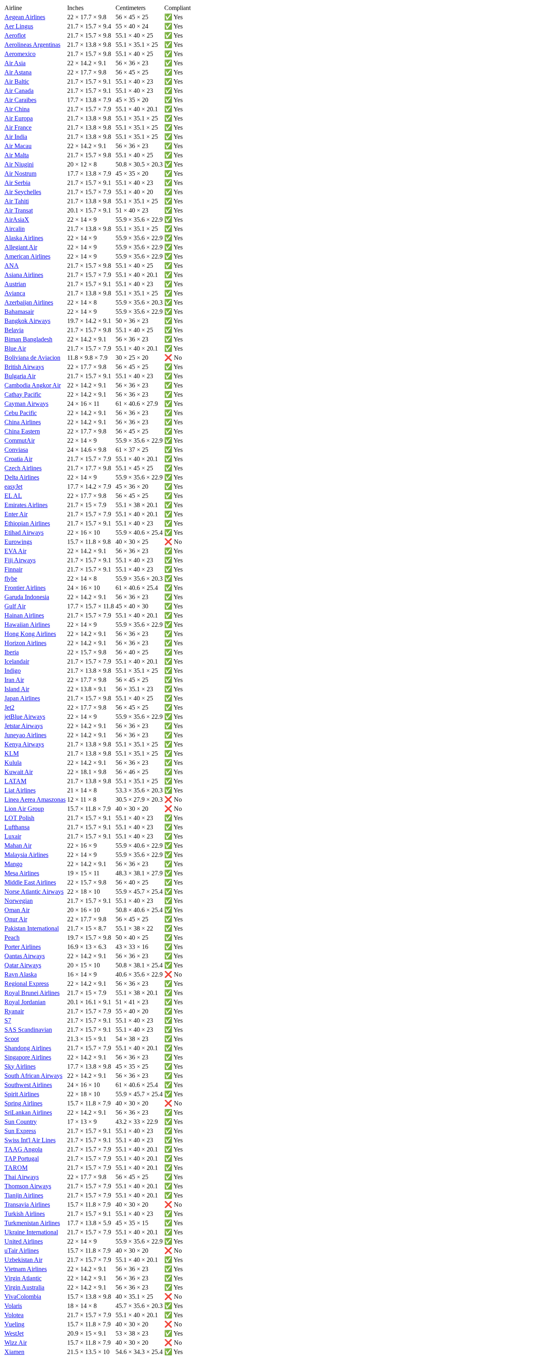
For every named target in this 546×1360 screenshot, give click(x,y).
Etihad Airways (24, 532)
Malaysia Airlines (26, 854)
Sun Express (20, 1130)
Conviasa (16, 449)
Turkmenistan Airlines (32, 1223)
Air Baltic (16, 81)
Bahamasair (19, 311)
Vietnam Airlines (25, 1269)
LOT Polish (19, 817)
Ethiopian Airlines (27, 523)
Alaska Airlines (23, 238)
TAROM (16, 1167)
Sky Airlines (20, 1066)
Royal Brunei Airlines (32, 992)
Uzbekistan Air (23, 1259)
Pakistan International (31, 928)
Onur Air (15, 919)
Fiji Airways (20, 560)
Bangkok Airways (27, 320)
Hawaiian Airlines (27, 624)
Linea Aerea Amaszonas (35, 799)
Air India (15, 136)
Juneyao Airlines (25, 735)
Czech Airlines (23, 468)
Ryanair (14, 1011)
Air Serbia (17, 182)
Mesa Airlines (21, 873)
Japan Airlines (22, 698)
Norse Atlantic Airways (34, 891)
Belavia (14, 330)
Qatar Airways (22, 965)
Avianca (14, 293)
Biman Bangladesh (28, 339)
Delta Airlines (21, 477)
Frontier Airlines (25, 587)
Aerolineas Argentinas (32, 44)
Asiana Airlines (23, 274)
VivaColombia (22, 1296)
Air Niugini (19, 164)
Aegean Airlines (24, 17)
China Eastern (22, 431)
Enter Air (16, 514)
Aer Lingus (18, 26)
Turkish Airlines (24, 1213)
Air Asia (15, 63)
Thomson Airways (27, 1186)
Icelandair (16, 661)
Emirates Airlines (26, 504)
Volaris (13, 1305)
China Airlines (22, 422)
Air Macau (18, 145)
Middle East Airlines (30, 882)
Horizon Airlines (25, 643)
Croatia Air (18, 458)
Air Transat (18, 210)
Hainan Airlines (24, 615)
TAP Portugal (21, 1158)
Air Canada (19, 90)
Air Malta (16, 155)
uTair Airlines (21, 1250)
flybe (10, 578)
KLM (11, 753)
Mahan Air (18, 845)
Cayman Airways (26, 403)
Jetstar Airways (23, 725)
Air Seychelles (22, 192)
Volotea (14, 1315)
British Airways (24, 366)
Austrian (15, 284)
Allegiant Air (20, 247)
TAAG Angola (23, 1149)
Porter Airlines (22, 946)
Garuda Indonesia (26, 597)
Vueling (14, 1324)
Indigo (12, 670)
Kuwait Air (18, 771)
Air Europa (18, 118)
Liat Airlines (20, 790)
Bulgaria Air (20, 376)
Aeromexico (20, 53)
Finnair (13, 569)
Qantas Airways (24, 956)
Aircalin (14, 228)
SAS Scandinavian (28, 1029)
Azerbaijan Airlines (28, 302)
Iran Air (14, 679)
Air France (18, 127)
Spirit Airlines (21, 1094)
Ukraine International (31, 1232)
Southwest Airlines (28, 1084)
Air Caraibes (20, 99)
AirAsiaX (16, 219)
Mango (13, 864)
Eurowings (18, 541)
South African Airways (33, 1075)
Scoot (11, 1038)
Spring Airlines (23, 1103)
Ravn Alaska (20, 974)
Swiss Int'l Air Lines (30, 1140)
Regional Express (26, 983)
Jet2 (9, 707)
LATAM (15, 781)
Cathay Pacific (22, 394)
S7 (7, 1020)
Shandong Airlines (27, 1048)
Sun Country (20, 1121)
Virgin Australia (24, 1287)
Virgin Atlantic (23, 1278)
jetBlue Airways (24, 716)
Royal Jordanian (25, 1002)
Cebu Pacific (20, 412)
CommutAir (19, 440)
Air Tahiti (16, 201)
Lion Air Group (24, 808)
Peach (12, 937)
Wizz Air (15, 1342)
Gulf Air (15, 606)
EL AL (13, 495)
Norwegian (18, 900)
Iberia (11, 652)
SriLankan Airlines (28, 1112)
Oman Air (17, 910)
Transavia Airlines (27, 1204)
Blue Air (15, 348)
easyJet (13, 486)
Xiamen (14, 1351)
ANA (11, 265)
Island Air (16, 689)
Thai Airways (21, 1176)
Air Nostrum (20, 173)
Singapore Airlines (27, 1057)
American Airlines (27, 256)
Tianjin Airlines (23, 1195)
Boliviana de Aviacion (32, 357)
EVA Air (15, 551)
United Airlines (23, 1241)
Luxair (12, 836)
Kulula (13, 762)
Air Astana (18, 72)
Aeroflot (15, 35)
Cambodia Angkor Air (32, 385)
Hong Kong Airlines (30, 633)
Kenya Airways (24, 744)
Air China (17, 109)
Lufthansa (17, 827)
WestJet (14, 1333)
